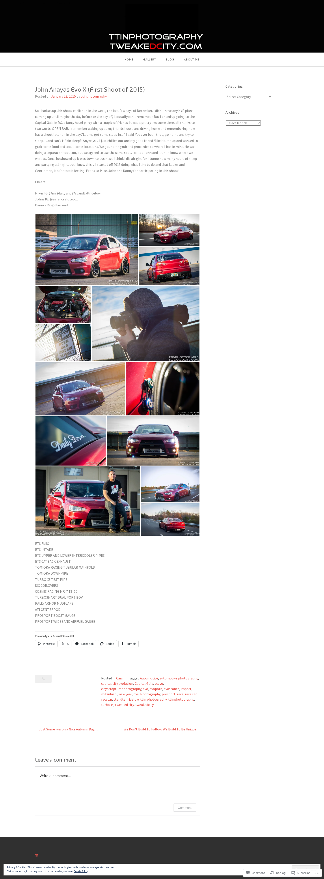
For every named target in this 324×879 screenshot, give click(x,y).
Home (129, 59)
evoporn (156, 689)
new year (125, 694)
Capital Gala (144, 683)
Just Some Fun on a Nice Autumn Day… (68, 729)
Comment (185, 807)
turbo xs (107, 704)
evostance (171, 689)
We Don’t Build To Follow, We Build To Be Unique (160, 729)
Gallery (149, 59)
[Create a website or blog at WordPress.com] (36, 855)
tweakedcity (144, 704)
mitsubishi (109, 694)
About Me (191, 59)
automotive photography (179, 678)
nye (136, 694)
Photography (150, 694)
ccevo (159, 683)
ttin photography (153, 699)
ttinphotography (94, 96)
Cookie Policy (81, 871)
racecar (106, 699)
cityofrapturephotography (121, 689)
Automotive (149, 678)
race (180, 694)
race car (190, 694)
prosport (168, 694)
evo (145, 689)
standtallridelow (126, 699)
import (186, 689)
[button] (86, 250)
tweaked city (124, 704)
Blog (170, 59)
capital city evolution (117, 683)
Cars (119, 678)
